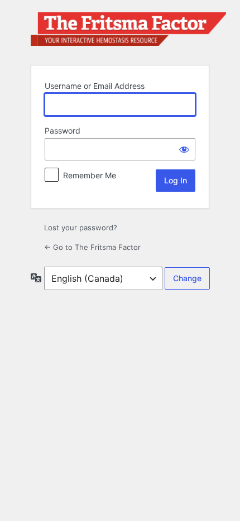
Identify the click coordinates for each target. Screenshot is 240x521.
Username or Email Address (95, 86)
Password (62, 130)
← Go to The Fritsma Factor (92, 247)
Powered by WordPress (128, 31)
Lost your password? (80, 227)
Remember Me (89, 175)
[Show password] (184, 149)
